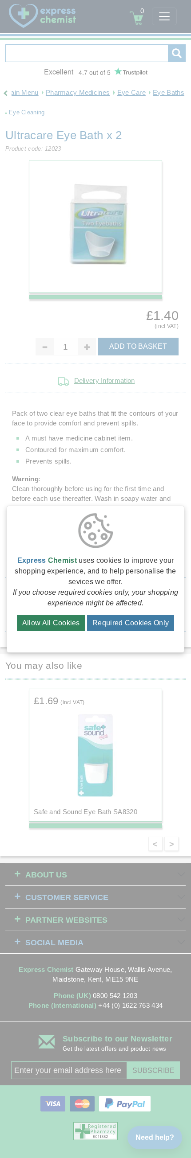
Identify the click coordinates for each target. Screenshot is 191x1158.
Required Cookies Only (130, 623)
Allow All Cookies (51, 623)
